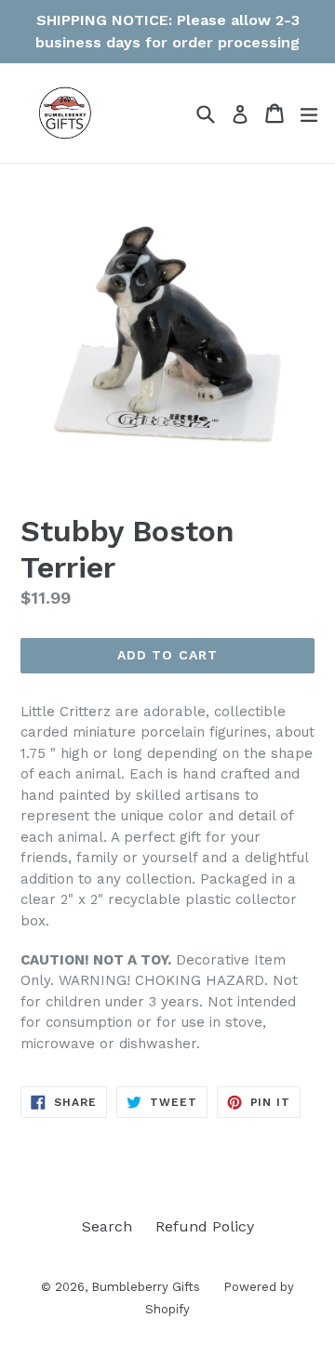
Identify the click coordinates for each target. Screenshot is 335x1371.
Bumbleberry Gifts (145, 1287)
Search (107, 1226)
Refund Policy (204, 1226)
